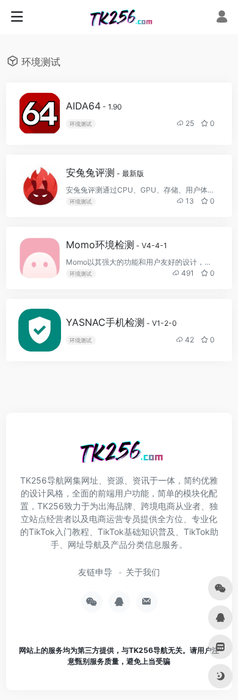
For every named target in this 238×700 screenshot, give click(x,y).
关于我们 (143, 572)
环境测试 (81, 123)
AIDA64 (94, 106)
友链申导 (95, 572)
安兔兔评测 (105, 172)
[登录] (221, 18)
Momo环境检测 (116, 244)
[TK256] (119, 17)
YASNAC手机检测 (121, 322)
